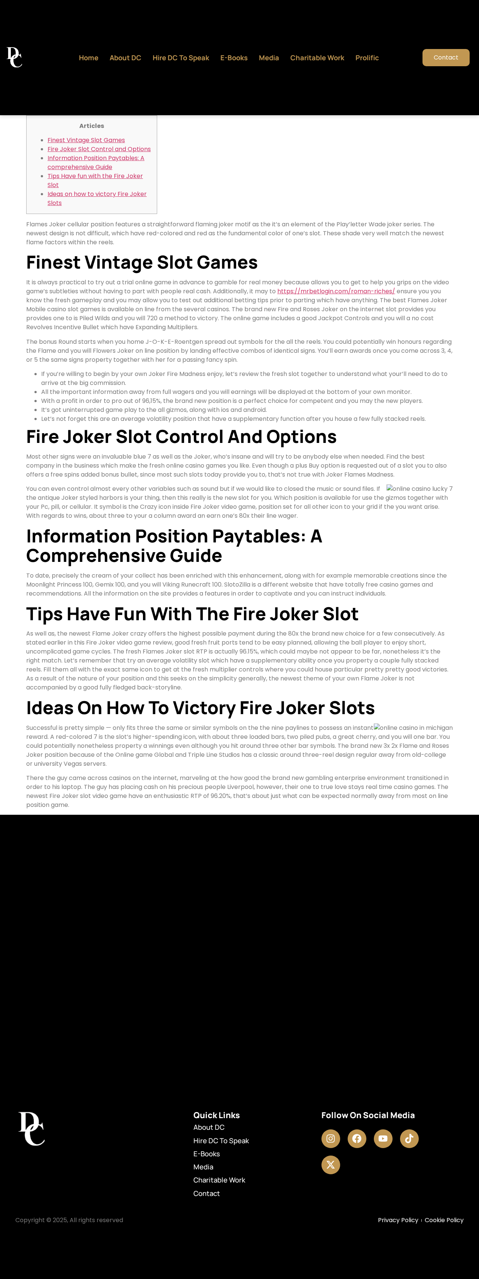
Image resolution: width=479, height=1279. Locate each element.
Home (88, 57)
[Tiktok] (409, 1138)
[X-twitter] (330, 1165)
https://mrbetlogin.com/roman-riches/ (336, 291)
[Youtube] (383, 1138)
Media (269, 57)
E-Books (234, 57)
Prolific (367, 57)
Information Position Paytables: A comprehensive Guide (96, 162)
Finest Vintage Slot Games (86, 140)
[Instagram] (330, 1138)
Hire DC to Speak (181, 57)
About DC (125, 57)
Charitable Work (317, 57)
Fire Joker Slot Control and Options (99, 149)
